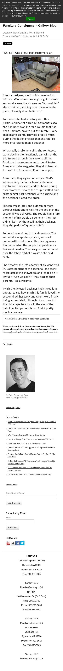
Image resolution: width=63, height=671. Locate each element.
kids (25, 332)
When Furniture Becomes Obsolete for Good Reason (26, 435)
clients (27, 326)
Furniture (53, 329)
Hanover (6, 332)
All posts (7, 343)
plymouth (13, 332)
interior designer (34, 332)
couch (50, 332)
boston (43, 326)
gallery (20, 332)
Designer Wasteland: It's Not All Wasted (23, 32)
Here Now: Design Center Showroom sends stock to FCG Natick (30, 439)
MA (52, 326)
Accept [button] (30, 19)
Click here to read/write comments (33, 318)
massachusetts (18, 329)
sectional (44, 332)
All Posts (13, 485)
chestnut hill (7, 329)
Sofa (48, 326)
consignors (13, 326)
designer (21, 326)
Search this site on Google (15, 493)
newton (27, 329)
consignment (35, 326)
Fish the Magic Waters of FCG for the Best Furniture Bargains (29, 474)
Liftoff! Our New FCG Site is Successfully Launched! (27, 443)
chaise (56, 332)
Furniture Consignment (40, 329)
